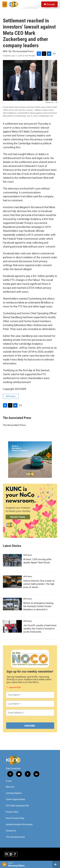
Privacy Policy (12, 812)
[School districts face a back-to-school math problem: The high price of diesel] (12, 581)
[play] (4, 864)
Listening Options (14, 793)
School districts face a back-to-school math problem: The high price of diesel (39, 584)
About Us (10, 787)
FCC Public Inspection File (17, 806)
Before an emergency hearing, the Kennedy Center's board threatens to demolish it (38, 606)
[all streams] (56, 864)
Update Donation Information (19, 824)
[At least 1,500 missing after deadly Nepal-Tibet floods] (12, 560)
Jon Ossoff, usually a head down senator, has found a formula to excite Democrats (40, 628)
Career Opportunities (15, 799)
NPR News (11, 396)
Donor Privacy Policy (15, 818)
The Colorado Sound (15, 837)
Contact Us (11, 831)
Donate (51, 4)
